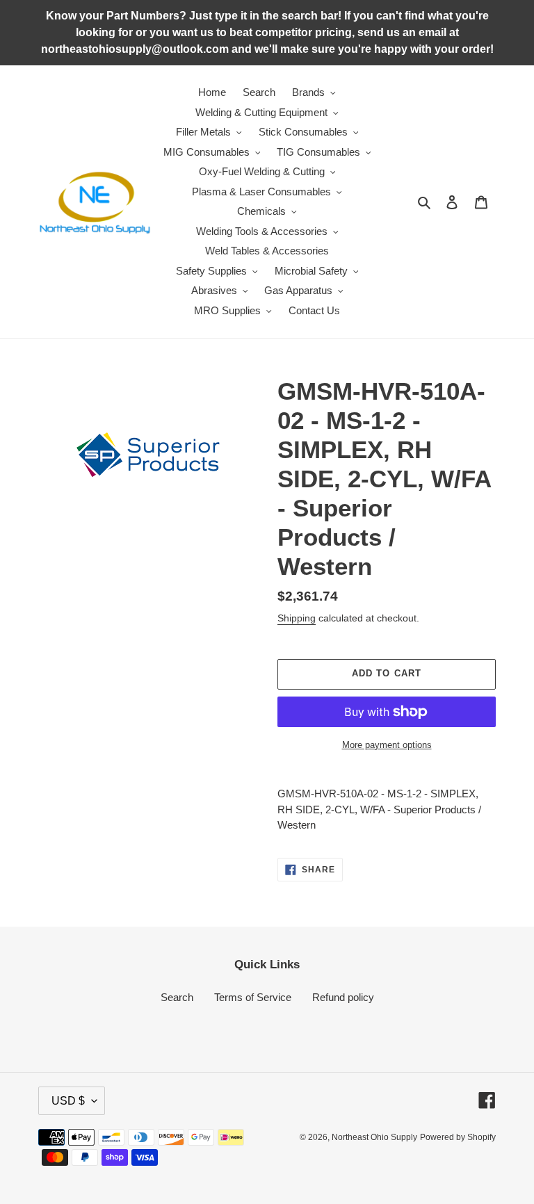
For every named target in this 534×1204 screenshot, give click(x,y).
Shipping (296, 618)
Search (177, 997)
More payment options (387, 745)
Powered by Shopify (458, 1137)
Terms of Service (252, 997)
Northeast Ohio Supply (374, 1137)
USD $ (68, 1101)
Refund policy (343, 997)
